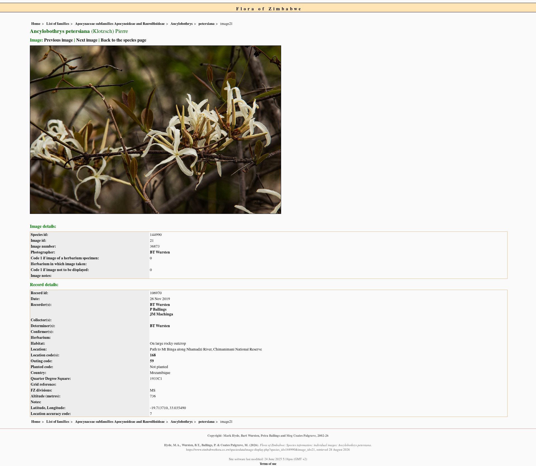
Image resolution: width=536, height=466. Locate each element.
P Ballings (158, 309)
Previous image (58, 40)
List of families (57, 23)
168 (153, 355)
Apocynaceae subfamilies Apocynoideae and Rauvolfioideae (120, 23)
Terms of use (268, 463)
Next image (86, 40)
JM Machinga (161, 314)
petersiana (206, 23)
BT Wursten (160, 252)
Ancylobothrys (182, 23)
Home (35, 23)
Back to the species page (123, 40)
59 (152, 361)
